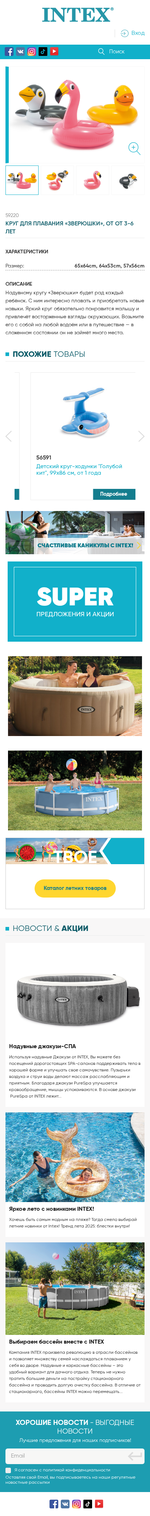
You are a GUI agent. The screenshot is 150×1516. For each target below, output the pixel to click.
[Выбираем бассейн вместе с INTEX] (75, 1288)
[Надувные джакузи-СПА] (75, 991)
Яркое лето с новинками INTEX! (51, 1209)
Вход (138, 33)
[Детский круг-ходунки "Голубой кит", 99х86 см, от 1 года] (75, 413)
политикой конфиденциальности (76, 1470)
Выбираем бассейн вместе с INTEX (56, 1342)
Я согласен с (62, 1470)
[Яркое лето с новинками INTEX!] (75, 1157)
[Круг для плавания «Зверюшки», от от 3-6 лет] (22, 180)
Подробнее (104, 494)
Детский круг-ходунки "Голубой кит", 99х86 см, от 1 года (69, 470)
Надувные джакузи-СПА (42, 1047)
